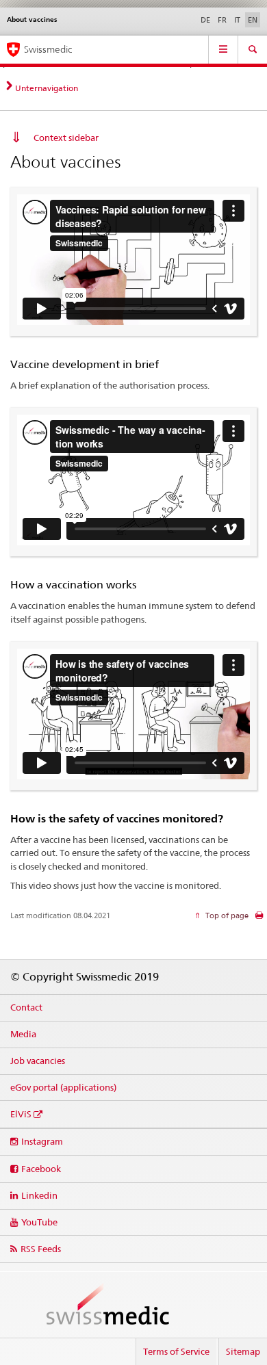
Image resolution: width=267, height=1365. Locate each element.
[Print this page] (259, 918)
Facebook (41, 1168)
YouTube (39, 1222)
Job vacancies (37, 1060)
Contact (26, 1007)
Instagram (42, 1141)
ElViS (20, 1113)
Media (23, 1033)
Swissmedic (48, 49)
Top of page (226, 915)
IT (237, 20)
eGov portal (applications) (63, 1087)
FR (222, 20)
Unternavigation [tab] (46, 88)
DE (205, 20)
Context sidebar (66, 137)
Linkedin (39, 1195)
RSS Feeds (41, 1248)
